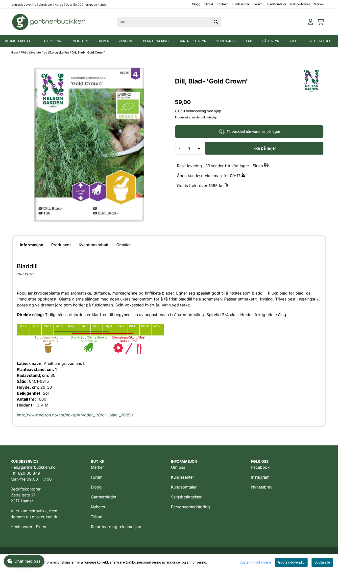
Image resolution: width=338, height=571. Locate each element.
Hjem (15, 52)
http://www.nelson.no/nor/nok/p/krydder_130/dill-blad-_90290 (75, 414)
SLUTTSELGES (320, 41)
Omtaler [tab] (123, 244)
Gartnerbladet (300, 4)
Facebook (260, 467)
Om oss (178, 467)
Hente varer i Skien (28, 526)
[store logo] (49, 22)
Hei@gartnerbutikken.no (33, 467)
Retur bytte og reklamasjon (116, 526)
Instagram (260, 477)
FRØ (24, 52)
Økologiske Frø (59, 52)
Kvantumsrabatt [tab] (93, 244)
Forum (258, 4)
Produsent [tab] (61, 244)
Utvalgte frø (37, 52)
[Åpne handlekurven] (320, 22)
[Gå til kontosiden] (310, 22)
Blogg (196, 4)
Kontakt (222, 4)
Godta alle (322, 562)
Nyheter (98, 506)
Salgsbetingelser (186, 496)
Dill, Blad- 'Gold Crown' (88, 52)
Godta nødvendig (291, 562)
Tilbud (208, 4)
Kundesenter (240, 4)
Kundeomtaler (276, 4)
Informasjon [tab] (31, 244)
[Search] (216, 22)
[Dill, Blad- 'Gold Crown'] (89, 144)
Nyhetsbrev (261, 487)
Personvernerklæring (190, 506)
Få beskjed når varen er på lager (253, 131)
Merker (319, 4)
